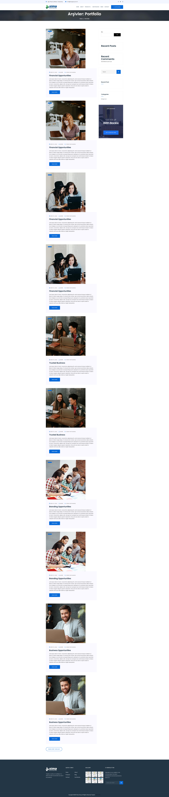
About (76, 772)
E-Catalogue (117, 6)
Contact (68, 777)
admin (61, 72)
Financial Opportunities (60, 75)
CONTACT (107, 6)
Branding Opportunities (60, 506)
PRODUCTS (87, 6)
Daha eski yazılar (54, 749)
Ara (102, 32)
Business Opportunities (60, 650)
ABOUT (82, 6)
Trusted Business (57, 363)
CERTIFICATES (95, 6)
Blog (76, 774)
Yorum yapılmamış (71, 72)
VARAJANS (97, 794)
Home (67, 772)
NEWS (102, 6)
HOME (77, 6)
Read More (54, 92)
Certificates (77, 777)
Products (68, 774)
